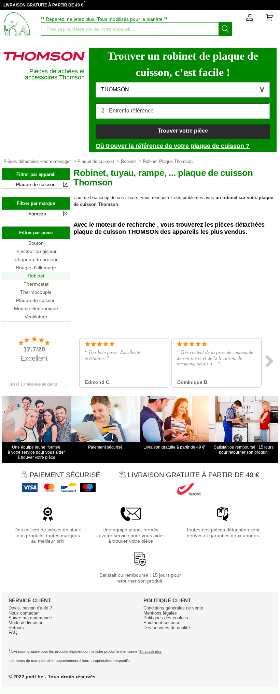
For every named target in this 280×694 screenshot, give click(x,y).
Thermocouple (36, 292)
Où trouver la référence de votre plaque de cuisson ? (173, 145)
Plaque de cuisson (96, 161)
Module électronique (36, 308)
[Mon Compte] (249, 19)
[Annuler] (65, 185)
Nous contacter (24, 613)
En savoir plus (150, 651)
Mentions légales (160, 613)
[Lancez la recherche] (225, 29)
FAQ (13, 632)
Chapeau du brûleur (36, 259)
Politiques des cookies (165, 617)
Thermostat (36, 284)
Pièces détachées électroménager (37, 161)
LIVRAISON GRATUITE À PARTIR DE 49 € (43, 5)
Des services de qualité (166, 627)
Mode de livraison (26, 622)
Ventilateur (36, 316)
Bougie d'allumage (36, 267)
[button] (183, 89)
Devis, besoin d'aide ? (30, 607)
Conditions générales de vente (173, 607)
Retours (16, 627)
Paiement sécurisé (161, 622)
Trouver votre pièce (183, 131)
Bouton (36, 243)
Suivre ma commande (30, 617)
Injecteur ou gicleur (36, 251)
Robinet (128, 161)
